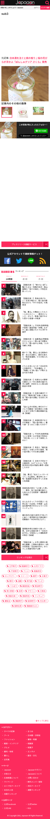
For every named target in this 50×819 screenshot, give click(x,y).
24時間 (9, 277)
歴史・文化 (32, 755)
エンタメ (31, 751)
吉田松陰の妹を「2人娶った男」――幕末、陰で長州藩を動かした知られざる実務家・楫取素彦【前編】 (35, 491)
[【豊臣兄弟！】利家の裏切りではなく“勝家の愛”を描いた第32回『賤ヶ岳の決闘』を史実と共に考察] (11, 398)
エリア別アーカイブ (12, 786)
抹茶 (20, 591)
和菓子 (30, 747)
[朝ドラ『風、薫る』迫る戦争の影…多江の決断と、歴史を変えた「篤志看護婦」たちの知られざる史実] (11, 357)
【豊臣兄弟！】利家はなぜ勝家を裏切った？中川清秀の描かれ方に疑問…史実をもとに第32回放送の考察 (35, 382)
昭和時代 (31, 601)
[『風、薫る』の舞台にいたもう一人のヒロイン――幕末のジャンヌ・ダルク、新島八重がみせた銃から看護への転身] (11, 317)
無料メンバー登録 (35, 781)
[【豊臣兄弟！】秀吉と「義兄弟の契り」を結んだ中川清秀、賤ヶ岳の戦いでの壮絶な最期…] (11, 452)
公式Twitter (19, 261)
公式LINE (31, 261)
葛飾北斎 (18, 606)
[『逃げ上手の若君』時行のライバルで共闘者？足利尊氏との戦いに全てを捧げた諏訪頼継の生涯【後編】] (11, 412)
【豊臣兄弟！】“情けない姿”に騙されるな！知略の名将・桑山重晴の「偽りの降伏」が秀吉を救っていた (35, 288)
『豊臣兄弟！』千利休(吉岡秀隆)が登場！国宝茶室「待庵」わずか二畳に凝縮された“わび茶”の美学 (35, 328)
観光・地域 (8, 751)
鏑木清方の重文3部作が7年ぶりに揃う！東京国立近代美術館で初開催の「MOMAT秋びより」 (35, 517)
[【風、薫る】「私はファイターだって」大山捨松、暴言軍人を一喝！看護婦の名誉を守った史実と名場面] (11, 479)
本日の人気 (8, 790)
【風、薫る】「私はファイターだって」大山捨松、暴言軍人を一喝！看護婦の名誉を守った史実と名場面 (35, 477)
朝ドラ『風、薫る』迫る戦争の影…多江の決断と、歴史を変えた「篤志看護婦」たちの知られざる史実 (35, 355)
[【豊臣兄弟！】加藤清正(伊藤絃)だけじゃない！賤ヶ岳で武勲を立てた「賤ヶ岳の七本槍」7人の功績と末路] (11, 344)
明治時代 (38, 586)
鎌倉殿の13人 (32, 606)
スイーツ (24, 576)
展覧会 (7, 601)
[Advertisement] (21, 35)
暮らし (6, 755)
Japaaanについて (35, 773)
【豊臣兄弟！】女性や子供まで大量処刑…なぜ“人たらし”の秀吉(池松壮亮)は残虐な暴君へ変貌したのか (35, 464)
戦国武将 (37, 571)
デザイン (31, 591)
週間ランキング (34, 790)
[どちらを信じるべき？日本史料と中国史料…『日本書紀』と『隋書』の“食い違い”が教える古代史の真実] (11, 371)
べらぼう (13, 586)
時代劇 (29, 581)
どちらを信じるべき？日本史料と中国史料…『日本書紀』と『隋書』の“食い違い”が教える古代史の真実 (35, 369)
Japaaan (25, 2)
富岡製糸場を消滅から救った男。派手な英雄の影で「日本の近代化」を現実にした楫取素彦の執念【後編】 (35, 531)
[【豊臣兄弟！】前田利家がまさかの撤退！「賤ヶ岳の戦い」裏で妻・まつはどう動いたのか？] (11, 425)
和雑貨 (30, 743)
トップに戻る (43, 720)
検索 (47, 3)
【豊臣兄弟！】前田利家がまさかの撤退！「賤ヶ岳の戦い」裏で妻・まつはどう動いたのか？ (35, 422)
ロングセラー (10, 576)
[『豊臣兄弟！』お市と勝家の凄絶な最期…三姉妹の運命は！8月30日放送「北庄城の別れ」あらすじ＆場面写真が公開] (11, 547)
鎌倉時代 (18, 601)
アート (6, 735)
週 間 (24, 277)
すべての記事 (9, 731)
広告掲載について (11, 777)
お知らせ (7, 773)
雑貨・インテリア (11, 743)
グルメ (6, 747)
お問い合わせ (33, 777)
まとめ (30, 731)
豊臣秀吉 (26, 596)
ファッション (9, 739)
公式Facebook (7, 261)
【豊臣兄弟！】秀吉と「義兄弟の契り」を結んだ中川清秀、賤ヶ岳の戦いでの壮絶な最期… (35, 449)
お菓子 (44, 576)
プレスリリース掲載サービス (24, 244)
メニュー (2, 3)
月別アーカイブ (34, 786)
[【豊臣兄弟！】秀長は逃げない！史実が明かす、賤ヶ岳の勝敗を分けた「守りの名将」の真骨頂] (11, 303)
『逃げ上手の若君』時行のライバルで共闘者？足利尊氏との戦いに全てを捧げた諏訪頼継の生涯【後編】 (35, 409)
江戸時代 (12, 566)
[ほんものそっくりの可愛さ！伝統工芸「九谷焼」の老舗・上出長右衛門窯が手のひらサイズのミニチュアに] (11, 506)
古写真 (6, 759)
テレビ (40, 581)
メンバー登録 (45, 7)
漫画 (20, 581)
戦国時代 (25, 566)
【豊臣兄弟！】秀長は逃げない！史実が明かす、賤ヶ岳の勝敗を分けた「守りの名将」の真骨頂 (35, 301)
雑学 (35, 576)
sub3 (4, 13)
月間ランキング (10, 794)
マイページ (8, 781)
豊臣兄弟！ (12, 596)
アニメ (26, 571)
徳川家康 (10, 591)
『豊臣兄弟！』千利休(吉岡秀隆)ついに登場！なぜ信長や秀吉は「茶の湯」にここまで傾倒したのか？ (35, 437)
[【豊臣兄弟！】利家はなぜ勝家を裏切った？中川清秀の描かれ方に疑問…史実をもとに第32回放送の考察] (11, 385)
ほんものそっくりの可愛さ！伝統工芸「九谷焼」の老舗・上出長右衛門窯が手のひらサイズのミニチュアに (35, 504)
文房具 (42, 591)
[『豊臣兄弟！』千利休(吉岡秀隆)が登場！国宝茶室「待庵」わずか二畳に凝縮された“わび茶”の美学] (11, 330)
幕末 (11, 581)
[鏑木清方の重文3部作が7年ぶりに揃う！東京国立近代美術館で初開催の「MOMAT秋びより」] (11, 520)
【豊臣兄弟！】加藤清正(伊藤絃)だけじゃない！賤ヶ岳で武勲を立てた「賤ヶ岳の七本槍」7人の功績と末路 (35, 342)
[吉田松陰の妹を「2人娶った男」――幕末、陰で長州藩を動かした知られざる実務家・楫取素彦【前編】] (11, 493)
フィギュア (39, 596)
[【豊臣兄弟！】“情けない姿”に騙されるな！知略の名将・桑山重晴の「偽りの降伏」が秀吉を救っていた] (11, 290)
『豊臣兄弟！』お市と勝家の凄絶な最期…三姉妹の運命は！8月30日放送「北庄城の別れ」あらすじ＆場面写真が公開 (35, 545)
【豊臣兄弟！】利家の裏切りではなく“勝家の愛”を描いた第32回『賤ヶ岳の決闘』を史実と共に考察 (35, 396)
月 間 (41, 277)
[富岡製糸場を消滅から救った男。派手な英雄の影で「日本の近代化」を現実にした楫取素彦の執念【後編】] (11, 534)
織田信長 (26, 586)
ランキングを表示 (24, 557)
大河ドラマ (38, 566)
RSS (43, 261)
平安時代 (14, 571)
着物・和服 (32, 739)
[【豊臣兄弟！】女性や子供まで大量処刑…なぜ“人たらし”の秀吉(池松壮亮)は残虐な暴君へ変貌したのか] (11, 466)
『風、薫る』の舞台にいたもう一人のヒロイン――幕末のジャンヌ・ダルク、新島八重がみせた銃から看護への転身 (35, 315)
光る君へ (43, 601)
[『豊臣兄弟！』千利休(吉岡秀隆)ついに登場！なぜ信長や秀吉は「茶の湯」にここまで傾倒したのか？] (11, 439)
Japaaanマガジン (35, 769)
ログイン (37, 7)
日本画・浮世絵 (34, 735)
